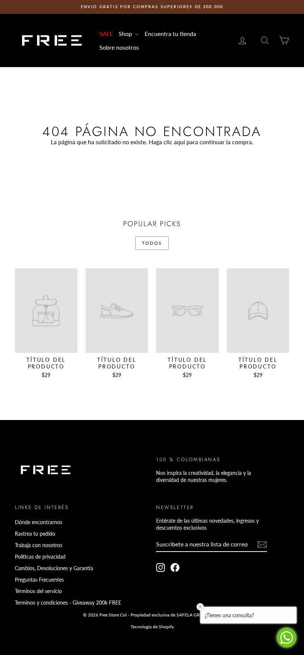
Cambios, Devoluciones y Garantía (54, 568)
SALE (106, 33)
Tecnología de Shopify (152, 626)
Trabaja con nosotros (38, 545)
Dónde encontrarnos (38, 522)
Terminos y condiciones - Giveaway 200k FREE (68, 602)
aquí (179, 141)
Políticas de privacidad (40, 556)
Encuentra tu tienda (170, 33)
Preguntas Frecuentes (39, 579)
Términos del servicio (38, 591)
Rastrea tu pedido (35, 533)
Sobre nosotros (119, 47)
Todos (152, 243)
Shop (126, 33)
